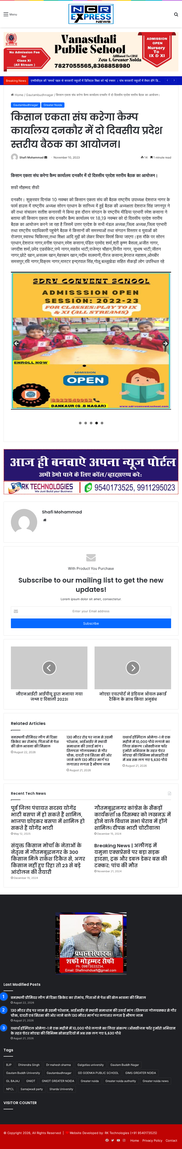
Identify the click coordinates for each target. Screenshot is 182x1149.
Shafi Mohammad (31, 157)
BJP (9, 1065)
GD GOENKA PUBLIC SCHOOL (98, 1073)
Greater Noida (53, 105)
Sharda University (61, 1089)
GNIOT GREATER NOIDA (58, 1081)
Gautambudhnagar (39, 95)
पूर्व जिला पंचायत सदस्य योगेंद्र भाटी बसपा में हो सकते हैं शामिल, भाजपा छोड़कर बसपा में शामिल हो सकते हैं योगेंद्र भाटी (48, 818)
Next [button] (165, 343)
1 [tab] (80, 423)
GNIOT (30, 1081)
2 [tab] (85, 423)
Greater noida (90, 1081)
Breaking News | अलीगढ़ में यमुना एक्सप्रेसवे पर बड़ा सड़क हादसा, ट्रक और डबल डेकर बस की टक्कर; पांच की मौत (130, 855)
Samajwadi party (32, 1089)
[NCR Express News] (91, 14)
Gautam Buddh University (23, 1073)
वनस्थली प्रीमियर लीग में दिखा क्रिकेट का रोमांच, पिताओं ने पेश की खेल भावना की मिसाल (35, 742)
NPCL (10, 1089)
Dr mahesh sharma (58, 1065)
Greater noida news (155, 1081)
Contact (171, 1140)
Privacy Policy (152, 1140)
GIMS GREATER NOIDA (140, 1073)
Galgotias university (90, 1065)
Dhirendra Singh (29, 1065)
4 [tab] (96, 423)
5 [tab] (102, 423)
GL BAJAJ (13, 1081)
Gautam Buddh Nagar (124, 1065)
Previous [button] (16, 343)
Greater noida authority (120, 1081)
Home (18, 95)
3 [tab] (91, 423)
